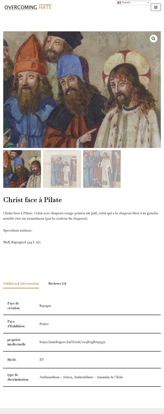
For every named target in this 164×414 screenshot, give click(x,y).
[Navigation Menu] (156, 7)
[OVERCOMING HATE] (28, 7)
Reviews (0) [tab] (57, 283)
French (125, 2)
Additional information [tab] (21, 283)
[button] (153, 38)
